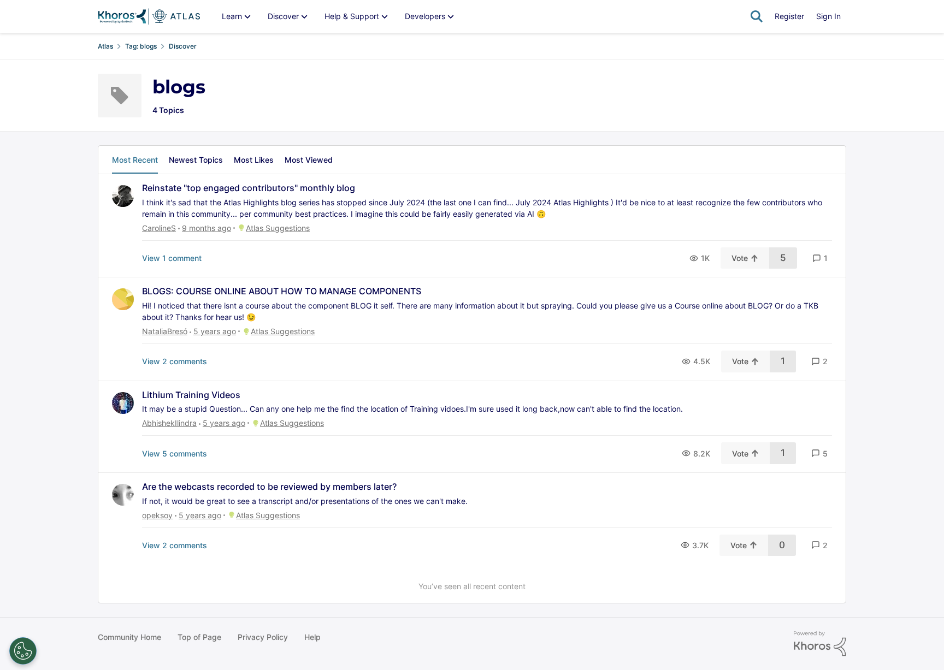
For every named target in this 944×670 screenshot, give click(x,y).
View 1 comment (172, 258)
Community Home (129, 637)
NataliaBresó (164, 331)
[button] (820, 258)
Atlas (105, 46)
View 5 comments (174, 453)
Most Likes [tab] (254, 159)
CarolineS (159, 228)
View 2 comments (174, 361)
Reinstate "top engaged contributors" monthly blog (248, 187)
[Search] (756, 16)
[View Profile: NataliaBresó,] (123, 299)
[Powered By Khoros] (820, 643)
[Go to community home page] (149, 16)
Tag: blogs (141, 46)
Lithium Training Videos (191, 394)
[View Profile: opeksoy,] (123, 495)
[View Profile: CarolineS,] (123, 196)
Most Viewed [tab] (309, 159)
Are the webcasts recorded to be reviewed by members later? (269, 486)
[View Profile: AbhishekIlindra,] (123, 403)
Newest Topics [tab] (196, 159)
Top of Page (199, 637)
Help (312, 637)
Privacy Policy (263, 637)
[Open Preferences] (23, 651)
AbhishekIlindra (169, 423)
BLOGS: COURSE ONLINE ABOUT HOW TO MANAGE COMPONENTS (281, 291)
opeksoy (157, 515)
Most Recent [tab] (135, 159)
